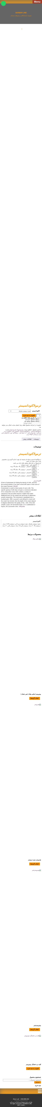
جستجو (37, 1082)
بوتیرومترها (20, 429)
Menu (37, 1)
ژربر (40, 434)
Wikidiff (15, 486)
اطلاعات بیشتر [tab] (27, 439)
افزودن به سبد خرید (29, 415)
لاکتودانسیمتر (36, 411)
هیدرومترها (13, 429)
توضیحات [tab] (36, 439)
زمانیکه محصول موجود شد (32, 421)
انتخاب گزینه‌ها (35, 698)
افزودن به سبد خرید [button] (33, 1068)
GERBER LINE (21, 13)
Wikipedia (22, 506)
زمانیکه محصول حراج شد (32, 419)
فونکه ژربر (30, 434)
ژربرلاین (35, 434)
